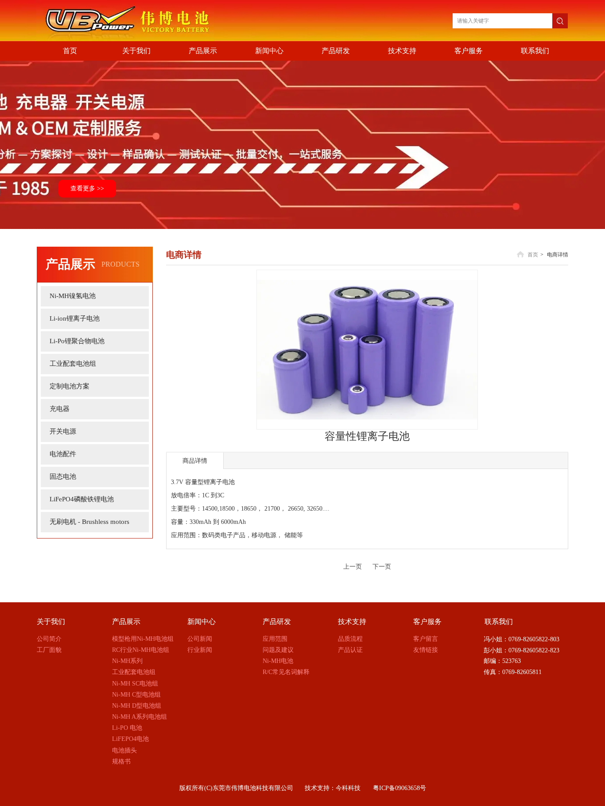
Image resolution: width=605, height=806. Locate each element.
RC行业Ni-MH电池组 (140, 650)
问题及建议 (278, 650)
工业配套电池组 (133, 672)
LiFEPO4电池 (130, 739)
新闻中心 (201, 621)
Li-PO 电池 (127, 728)
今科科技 (348, 788)
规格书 (121, 761)
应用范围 (275, 639)
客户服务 (427, 621)
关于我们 (51, 621)
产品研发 (277, 621)
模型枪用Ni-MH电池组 (143, 639)
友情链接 (425, 650)
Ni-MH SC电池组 (135, 683)
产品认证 (350, 650)
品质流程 (350, 639)
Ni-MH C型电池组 (136, 694)
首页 (532, 255)
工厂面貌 (49, 650)
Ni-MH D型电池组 (136, 705)
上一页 (352, 566)
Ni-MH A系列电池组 (139, 716)
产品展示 (126, 621)
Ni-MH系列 (127, 661)
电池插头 (124, 750)
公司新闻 (199, 639)
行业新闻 (199, 650)
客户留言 (425, 639)
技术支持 (352, 621)
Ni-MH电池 (278, 661)
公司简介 (49, 639)
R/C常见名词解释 (286, 672)
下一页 (381, 566)
